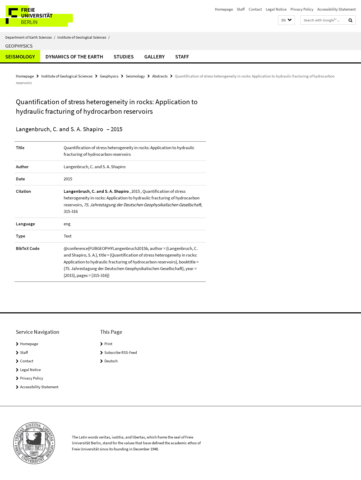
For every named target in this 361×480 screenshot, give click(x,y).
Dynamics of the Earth (74, 56)
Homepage (224, 9)
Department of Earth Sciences (30, 37)
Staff (241, 9)
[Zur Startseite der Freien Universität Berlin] (44, 16)
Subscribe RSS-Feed (120, 352)
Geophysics (19, 46)
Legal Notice (276, 9)
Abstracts (160, 76)
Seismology (20, 56)
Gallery (154, 56)
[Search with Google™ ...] (350, 20)
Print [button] (108, 343)
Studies (124, 56)
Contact (255, 9)
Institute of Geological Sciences (83, 37)
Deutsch (111, 360)
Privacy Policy (301, 9)
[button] (286, 20)
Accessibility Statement (336, 9)
